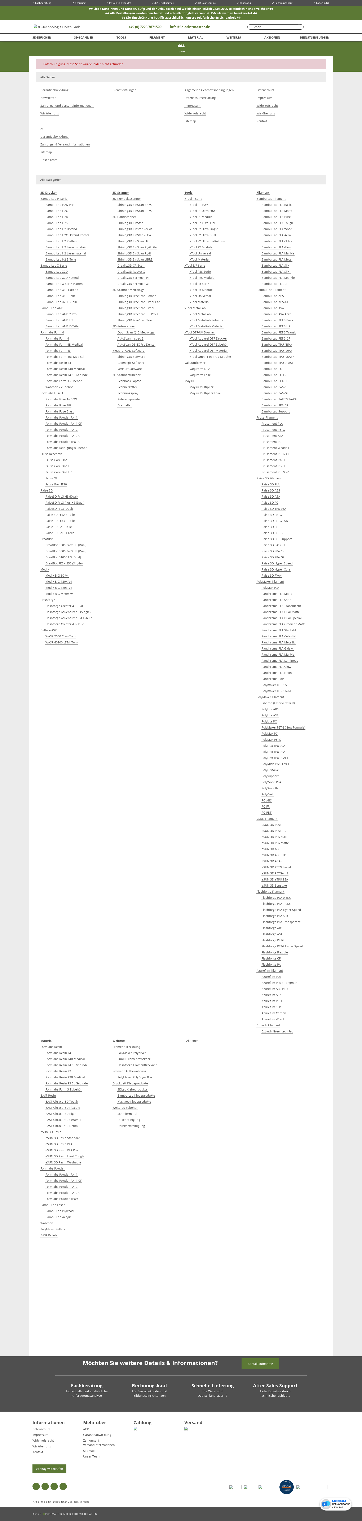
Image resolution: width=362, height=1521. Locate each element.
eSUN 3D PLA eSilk (274, 837)
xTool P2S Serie (200, 272)
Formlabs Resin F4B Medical (65, 369)
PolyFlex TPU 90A (273, 746)
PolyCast (267, 794)
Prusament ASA (272, 436)
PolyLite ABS (270, 709)
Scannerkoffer (127, 387)
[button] (320, 27)
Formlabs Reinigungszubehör (66, 448)
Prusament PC (271, 442)
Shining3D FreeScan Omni (136, 308)
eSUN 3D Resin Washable (63, 1162)
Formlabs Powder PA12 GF (63, 436)
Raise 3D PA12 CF (274, 545)
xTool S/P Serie (195, 265)
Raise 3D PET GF (273, 533)
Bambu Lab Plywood (59, 1211)
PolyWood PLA (271, 782)
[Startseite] (178, 51)
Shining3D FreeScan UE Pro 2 (138, 314)
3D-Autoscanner (123, 326)
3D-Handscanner (124, 217)
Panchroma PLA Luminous (280, 661)
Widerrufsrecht (195, 113)
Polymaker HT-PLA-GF (276, 691)
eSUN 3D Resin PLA (58, 1144)
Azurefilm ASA (271, 995)
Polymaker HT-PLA (274, 685)
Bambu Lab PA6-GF (275, 393)
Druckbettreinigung (131, 1126)
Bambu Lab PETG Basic (278, 320)
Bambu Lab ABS (273, 296)
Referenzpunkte (129, 399)
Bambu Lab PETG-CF (276, 338)
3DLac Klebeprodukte (132, 1089)
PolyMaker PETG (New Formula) (283, 727)
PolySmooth (270, 788)
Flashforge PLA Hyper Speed (281, 910)
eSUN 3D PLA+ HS (274, 831)
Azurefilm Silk (271, 1007)
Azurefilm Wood (273, 1019)
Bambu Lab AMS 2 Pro (60, 314)
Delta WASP (48, 630)
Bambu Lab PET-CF (275, 381)
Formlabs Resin (51, 1047)
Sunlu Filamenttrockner (134, 1059)
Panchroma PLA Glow (276, 667)
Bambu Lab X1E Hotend (61, 290)
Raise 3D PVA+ (272, 575)
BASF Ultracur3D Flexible (62, 1108)
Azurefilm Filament (270, 971)
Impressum (192, 106)
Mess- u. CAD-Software (128, 351)
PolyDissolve (270, 770)
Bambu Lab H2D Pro (59, 205)
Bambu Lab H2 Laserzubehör (65, 247)
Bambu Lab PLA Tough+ (278, 223)
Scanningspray (128, 393)
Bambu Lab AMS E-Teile (62, 326)
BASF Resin (48, 1095)
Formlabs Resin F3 (58, 1071)
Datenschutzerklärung (200, 98)
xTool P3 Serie (199, 284)
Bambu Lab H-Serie (53, 199)
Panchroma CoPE (273, 679)
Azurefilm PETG (272, 1001)
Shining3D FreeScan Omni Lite (139, 302)
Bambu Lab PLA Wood (277, 229)
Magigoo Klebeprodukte (134, 1101)
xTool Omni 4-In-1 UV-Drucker (210, 357)
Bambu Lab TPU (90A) (277, 351)
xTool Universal (200, 253)
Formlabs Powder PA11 (61, 417)
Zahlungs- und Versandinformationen (66, 106)
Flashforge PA (271, 964)
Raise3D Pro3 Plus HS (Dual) (64, 502)
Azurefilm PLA (271, 977)
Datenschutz (265, 90)
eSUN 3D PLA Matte (275, 843)
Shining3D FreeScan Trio (135, 320)
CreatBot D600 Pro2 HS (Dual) (65, 545)
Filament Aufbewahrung (129, 1071)
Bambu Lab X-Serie (53, 265)
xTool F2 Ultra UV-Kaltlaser (208, 241)
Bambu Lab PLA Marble (278, 253)
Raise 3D (46, 490)
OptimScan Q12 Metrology (136, 332)
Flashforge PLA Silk (275, 916)
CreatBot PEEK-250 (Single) (64, 563)
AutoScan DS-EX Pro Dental (136, 344)
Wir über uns (49, 113)
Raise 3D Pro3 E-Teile (60, 521)
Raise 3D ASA (271, 496)
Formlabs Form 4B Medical (64, 344)
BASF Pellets (48, 1235)
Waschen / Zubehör (59, 387)
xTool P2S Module (202, 278)
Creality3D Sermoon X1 (134, 284)
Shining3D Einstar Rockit (135, 229)
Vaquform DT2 (200, 369)
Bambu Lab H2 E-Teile (60, 259)
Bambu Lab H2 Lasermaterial (65, 253)
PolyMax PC (270, 733)
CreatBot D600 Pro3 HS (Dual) (65, 551)
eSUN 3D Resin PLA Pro (61, 1150)
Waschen (46, 1223)
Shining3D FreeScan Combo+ (138, 296)
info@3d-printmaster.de (190, 27)
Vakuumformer (195, 363)
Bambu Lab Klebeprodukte (136, 1095)
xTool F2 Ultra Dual (203, 235)
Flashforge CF (271, 958)
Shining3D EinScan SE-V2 (135, 205)
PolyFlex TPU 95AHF (275, 758)
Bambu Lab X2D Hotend (62, 278)
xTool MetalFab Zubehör (207, 320)
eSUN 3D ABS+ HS (274, 855)
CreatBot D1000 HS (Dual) (63, 557)
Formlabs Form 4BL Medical (64, 357)
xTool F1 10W (199, 205)
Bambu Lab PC (272, 369)
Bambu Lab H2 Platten (61, 241)
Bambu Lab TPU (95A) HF (279, 357)
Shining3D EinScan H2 (133, 241)
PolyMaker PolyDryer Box (135, 1077)
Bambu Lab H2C (56, 211)
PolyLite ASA (270, 715)
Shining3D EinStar (130, 223)
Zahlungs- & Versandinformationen (65, 144)
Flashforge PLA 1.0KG (276, 904)
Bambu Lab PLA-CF (275, 284)
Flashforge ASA (272, 934)
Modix (44, 569)
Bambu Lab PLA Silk (275, 265)
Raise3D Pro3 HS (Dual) (61, 496)
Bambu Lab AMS (51, 308)
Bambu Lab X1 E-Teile (60, 296)
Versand (84, 1501)
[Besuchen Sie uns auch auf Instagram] (54, 1486)
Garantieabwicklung (54, 90)
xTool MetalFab (195, 308)
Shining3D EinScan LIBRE (135, 259)
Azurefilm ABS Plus (275, 989)
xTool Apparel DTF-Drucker (208, 338)
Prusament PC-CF (274, 466)
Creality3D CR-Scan (131, 265)
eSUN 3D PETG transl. (277, 867)
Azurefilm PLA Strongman (279, 983)
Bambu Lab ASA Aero (276, 314)
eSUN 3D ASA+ (272, 861)
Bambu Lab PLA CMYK (277, 241)
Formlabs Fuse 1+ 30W (61, 399)
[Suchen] (299, 27)
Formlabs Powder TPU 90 (62, 442)
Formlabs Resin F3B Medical (65, 1077)
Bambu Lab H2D (56, 217)
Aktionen (192, 1041)
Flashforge (47, 600)
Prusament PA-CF (274, 460)
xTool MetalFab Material (206, 326)
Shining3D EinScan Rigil (134, 253)
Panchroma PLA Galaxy (277, 648)
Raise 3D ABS (271, 490)
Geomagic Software (131, 363)
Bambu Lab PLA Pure (276, 217)
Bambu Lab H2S (56, 223)
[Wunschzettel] (311, 27)
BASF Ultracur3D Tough (61, 1101)
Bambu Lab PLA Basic (277, 205)
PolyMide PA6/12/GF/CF (278, 764)
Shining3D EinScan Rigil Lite (137, 247)
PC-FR (266, 806)
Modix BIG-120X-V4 (58, 582)
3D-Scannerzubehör (126, 375)
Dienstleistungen (315, 37)
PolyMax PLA (270, 588)
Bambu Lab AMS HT (59, 320)
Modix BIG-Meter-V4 (59, 594)
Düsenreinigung (129, 1120)
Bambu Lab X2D (56, 272)
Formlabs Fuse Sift (58, 405)
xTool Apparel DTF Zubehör (209, 344)
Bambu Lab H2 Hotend (61, 229)
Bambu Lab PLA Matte (277, 211)
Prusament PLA (272, 423)
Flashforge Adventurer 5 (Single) (67, 612)
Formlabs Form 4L (57, 351)
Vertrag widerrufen (49, 1469)
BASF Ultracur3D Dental (62, 1126)
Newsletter (48, 98)
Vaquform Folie (200, 375)
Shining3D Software (131, 357)
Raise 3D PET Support (277, 539)
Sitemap (190, 121)
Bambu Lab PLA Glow (276, 247)
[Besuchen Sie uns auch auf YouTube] (45, 1486)
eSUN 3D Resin (50, 1132)
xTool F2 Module (201, 247)
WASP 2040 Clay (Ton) (60, 636)
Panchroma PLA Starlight (279, 630)
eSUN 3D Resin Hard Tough (64, 1156)
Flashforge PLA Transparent (281, 922)
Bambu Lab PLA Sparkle (278, 278)
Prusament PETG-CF (275, 454)
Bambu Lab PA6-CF (275, 387)
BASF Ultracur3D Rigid (60, 1114)
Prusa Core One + (57, 460)
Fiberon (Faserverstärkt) (278, 703)
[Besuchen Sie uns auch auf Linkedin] (63, 1486)
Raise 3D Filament (269, 478)
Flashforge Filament (270, 891)
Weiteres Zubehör (125, 1108)
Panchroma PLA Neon (277, 673)
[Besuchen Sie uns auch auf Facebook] (36, 1486)
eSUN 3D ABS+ (272, 849)
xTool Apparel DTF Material (209, 351)
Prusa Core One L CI (59, 472)
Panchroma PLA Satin (276, 600)
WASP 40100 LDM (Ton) (61, 642)
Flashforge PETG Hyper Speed (282, 946)
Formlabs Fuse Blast (59, 411)
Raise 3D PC (270, 502)
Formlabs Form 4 (52, 332)
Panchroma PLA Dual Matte (281, 612)
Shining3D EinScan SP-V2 (135, 211)
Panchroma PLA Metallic (278, 642)
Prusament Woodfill (275, 448)
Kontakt (262, 121)
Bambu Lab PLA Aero (276, 235)
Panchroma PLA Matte (277, 594)
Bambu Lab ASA (273, 308)
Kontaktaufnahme (260, 1364)
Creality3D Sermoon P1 (134, 278)
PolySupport (270, 776)
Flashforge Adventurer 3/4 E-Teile (68, 618)
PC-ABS (267, 800)
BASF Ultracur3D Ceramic (63, 1120)
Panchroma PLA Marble (278, 654)
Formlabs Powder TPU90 (62, 1199)
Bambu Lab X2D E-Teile (61, 302)
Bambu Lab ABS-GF (275, 302)
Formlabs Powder (52, 1168)
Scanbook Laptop (129, 381)
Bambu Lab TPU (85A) (277, 344)
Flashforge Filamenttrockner (137, 1065)
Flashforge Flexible (275, 952)
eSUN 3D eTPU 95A (275, 879)
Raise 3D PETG (272, 515)
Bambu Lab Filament (271, 199)
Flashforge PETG (273, 940)
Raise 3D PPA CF (273, 551)
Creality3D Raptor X (131, 272)
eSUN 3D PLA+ (272, 825)
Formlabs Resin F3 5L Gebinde (66, 1083)
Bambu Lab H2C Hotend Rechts (67, 235)
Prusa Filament (267, 417)
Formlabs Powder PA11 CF (63, 423)
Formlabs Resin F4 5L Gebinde (66, 375)
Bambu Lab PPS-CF (275, 405)
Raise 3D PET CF (273, 527)
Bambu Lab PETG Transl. (279, 332)
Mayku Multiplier (201, 387)
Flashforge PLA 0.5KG (276, 898)
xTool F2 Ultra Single (204, 229)
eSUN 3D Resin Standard (62, 1138)
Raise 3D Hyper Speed (277, 563)
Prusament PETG (273, 430)
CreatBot (46, 539)
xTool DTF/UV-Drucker (200, 332)
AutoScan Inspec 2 (130, 338)
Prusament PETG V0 (275, 472)
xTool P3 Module (201, 290)
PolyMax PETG (271, 740)
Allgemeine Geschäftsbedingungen (209, 90)
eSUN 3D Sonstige (274, 885)
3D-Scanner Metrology (128, 290)
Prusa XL (51, 478)
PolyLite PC (269, 721)
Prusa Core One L (57, 466)
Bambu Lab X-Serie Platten (64, 284)
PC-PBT (267, 812)
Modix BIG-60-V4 (57, 575)
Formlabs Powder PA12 (61, 430)
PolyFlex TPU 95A (273, 752)
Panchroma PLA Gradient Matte (284, 624)
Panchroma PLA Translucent (281, 606)
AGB (43, 129)
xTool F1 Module (201, 217)
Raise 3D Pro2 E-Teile (60, 515)
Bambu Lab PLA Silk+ (276, 272)
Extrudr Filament (268, 1025)
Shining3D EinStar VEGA (134, 235)
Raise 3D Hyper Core (276, 569)
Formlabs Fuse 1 (51, 393)
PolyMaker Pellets (52, 1229)
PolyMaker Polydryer (132, 1053)
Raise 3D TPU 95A (274, 509)
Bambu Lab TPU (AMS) (277, 363)
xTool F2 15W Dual (202, 223)
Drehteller (125, 405)
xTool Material (199, 259)
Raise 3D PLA (271, 484)
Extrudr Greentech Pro (277, 1031)
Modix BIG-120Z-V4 (58, 588)
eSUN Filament (267, 819)
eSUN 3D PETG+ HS (275, 873)
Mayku (189, 381)
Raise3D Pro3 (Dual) (59, 509)
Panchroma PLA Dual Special (282, 618)
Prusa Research (51, 454)
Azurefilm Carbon (274, 1013)
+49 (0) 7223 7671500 (145, 27)
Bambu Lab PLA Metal (277, 259)
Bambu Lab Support (276, 411)
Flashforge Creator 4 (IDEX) (64, 606)
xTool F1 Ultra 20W (203, 211)
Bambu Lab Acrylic (58, 1217)
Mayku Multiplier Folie (205, 393)
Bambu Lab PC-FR (274, 375)
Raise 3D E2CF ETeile (59, 533)
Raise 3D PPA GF (273, 557)
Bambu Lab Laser (52, 1205)
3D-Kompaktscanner (126, 199)
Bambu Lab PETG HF (276, 326)
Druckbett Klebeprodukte (130, 1083)
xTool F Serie (193, 199)
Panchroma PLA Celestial (279, 636)
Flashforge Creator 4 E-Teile (64, 624)
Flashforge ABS (272, 928)
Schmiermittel (127, 1114)
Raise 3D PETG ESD (275, 521)
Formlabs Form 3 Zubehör (63, 381)
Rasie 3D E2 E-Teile (58, 527)
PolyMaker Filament (270, 582)
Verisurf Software (130, 369)
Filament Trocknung (126, 1047)
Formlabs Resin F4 (58, 363)
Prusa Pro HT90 (56, 484)
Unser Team (48, 160)
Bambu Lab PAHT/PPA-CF (279, 399)
